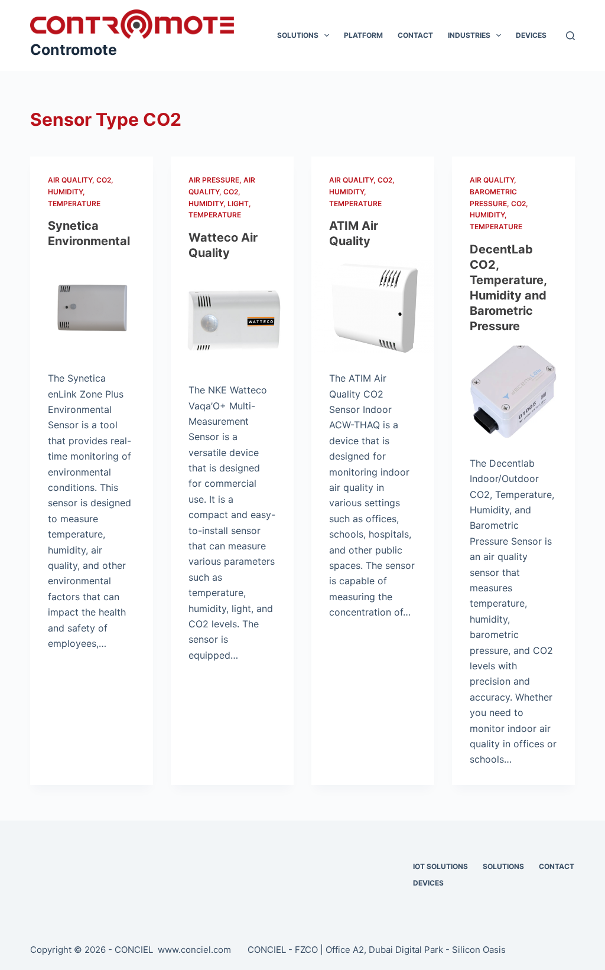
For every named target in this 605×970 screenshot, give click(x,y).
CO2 (103, 179)
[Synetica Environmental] (91, 307)
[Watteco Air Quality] (232, 318)
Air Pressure (213, 179)
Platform (363, 35)
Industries (469, 35)
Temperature (74, 203)
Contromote (73, 49)
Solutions (297, 35)
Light (238, 203)
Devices (531, 35)
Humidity (65, 191)
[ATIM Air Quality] (372, 307)
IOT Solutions (440, 866)
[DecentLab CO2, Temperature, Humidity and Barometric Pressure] (513, 392)
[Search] (570, 35)
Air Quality (70, 179)
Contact (415, 35)
